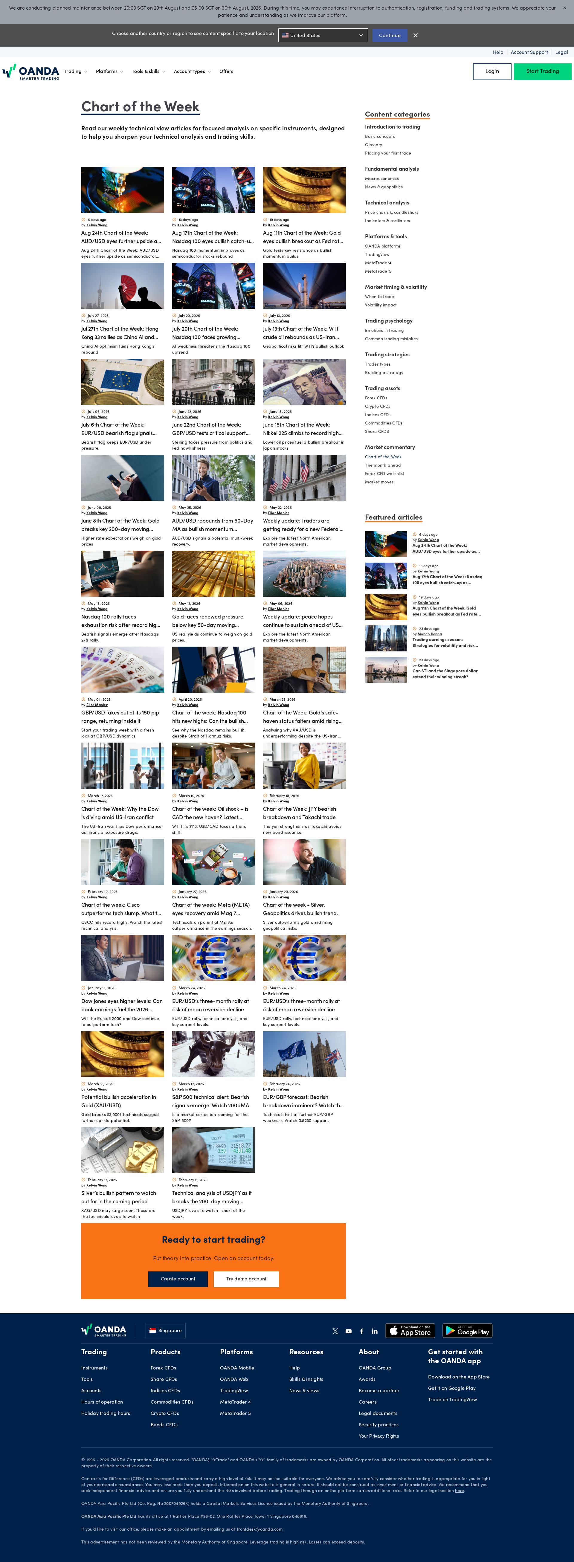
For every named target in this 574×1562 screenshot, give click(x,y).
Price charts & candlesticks (391, 213)
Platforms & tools (386, 237)
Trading (73, 71)
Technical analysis (387, 203)
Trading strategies (387, 355)
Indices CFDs (377, 415)
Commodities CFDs (383, 424)
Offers (226, 71)
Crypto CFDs (377, 407)
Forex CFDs (376, 398)
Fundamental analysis (392, 169)
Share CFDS (377, 432)
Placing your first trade (388, 154)
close (415, 35)
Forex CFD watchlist (384, 474)
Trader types (377, 365)
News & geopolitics (384, 187)
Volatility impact (381, 305)
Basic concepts (380, 137)
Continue (390, 35)
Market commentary (390, 448)
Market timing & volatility (396, 287)
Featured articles (393, 516)
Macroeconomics (382, 179)
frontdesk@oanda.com (260, 1530)
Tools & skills (146, 71)
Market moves (379, 482)
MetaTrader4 (378, 263)
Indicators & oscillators (387, 221)
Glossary (373, 145)
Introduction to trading (392, 127)
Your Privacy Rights (379, 1436)
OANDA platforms (383, 247)
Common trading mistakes (391, 339)
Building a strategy (384, 373)
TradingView (377, 255)
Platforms (106, 71)
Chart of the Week (383, 457)
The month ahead (383, 466)
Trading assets (382, 389)
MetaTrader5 (378, 272)
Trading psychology (389, 321)
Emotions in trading (384, 331)
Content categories (397, 113)
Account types (189, 71)
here (459, 1491)
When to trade (379, 297)
